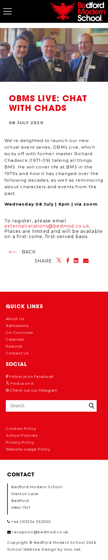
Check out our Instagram (33, 390)
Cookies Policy (21, 428)
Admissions (17, 325)
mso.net (72, 549)
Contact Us (17, 353)
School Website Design (31, 549)
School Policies (21, 435)
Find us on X (22, 383)
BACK (29, 252)
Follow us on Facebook (31, 376)
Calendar (15, 339)
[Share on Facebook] (68, 260)
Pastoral (14, 346)
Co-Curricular (20, 332)
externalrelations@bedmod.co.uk (46, 226)
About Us (15, 318)
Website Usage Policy (28, 449)
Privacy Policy (20, 442)
